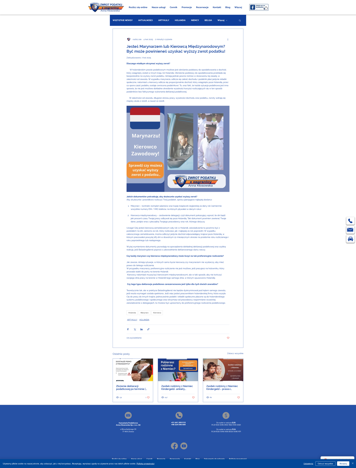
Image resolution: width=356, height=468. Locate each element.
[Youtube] (183, 445)
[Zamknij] (352, 463)
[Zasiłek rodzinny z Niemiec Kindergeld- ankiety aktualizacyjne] (178, 370)
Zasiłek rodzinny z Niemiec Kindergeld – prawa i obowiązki (222, 387)
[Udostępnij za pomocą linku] (148, 329)
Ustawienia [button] (308, 463)
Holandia (132, 313)
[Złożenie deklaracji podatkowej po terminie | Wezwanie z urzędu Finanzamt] (133, 370)
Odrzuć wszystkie (325, 463)
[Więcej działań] (227, 39)
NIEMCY (195, 20)
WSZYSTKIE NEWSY (123, 20)
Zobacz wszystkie (235, 353)
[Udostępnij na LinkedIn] (141, 329)
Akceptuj (343, 463)
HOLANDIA (180, 20)
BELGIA (208, 20)
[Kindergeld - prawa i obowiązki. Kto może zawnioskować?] (223, 370)
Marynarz (145, 313)
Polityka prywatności (145, 463)
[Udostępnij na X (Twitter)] (134, 329)
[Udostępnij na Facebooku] (128, 329)
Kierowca (157, 313)
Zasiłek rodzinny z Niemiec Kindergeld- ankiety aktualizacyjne (177, 387)
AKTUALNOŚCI (145, 20)
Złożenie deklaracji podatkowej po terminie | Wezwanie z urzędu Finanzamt (131, 387)
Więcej (220, 20)
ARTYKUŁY (163, 20)
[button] (159, 7)
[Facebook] (174, 445)
